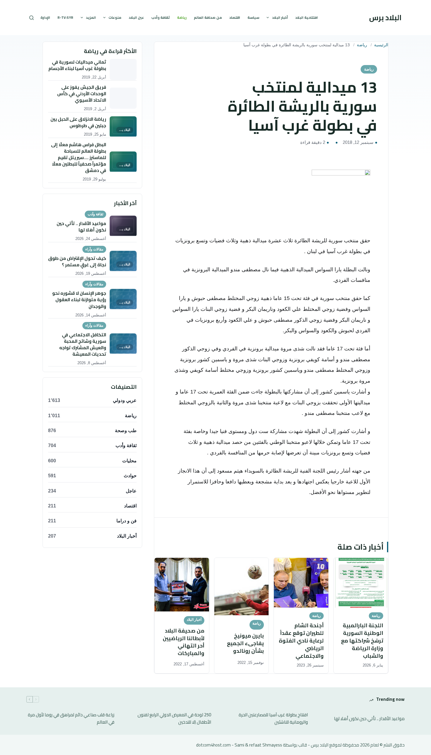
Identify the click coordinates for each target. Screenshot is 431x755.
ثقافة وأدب (160, 17)
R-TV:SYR (65, 17)
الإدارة (45, 17)
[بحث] (31, 18)
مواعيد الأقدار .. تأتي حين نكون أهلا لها (369, 718)
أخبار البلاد (280, 17)
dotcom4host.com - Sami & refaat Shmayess (239, 745)
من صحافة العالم (208, 17)
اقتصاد (234, 17)
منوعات (114, 17)
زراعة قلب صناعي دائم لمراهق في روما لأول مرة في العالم (71, 718)
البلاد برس (385, 17)
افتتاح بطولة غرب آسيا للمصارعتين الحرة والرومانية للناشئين (273, 718)
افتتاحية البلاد (306, 17)
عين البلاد (136, 17)
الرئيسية (381, 45)
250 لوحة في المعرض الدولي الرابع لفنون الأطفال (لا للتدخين (174, 718)
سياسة (253, 17)
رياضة (181, 17)
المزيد (91, 17)
